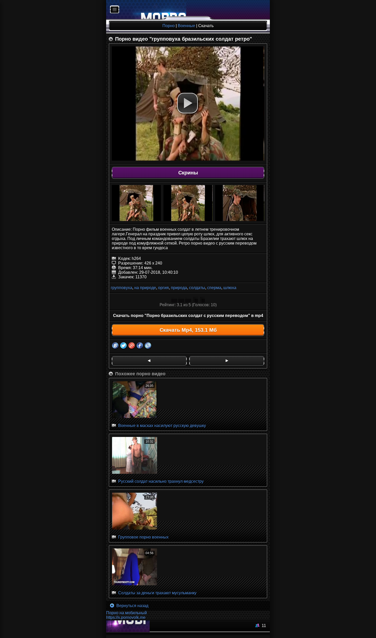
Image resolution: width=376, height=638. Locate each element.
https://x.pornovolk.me (126, 617)
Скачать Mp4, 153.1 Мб (188, 330)
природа (179, 287)
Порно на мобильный (126, 613)
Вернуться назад (131, 605)
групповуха (121, 287)
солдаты (197, 287)
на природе (145, 287)
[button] (187, 103)
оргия (163, 287)
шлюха (229, 287)
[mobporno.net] (146, 10)
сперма (214, 287)
